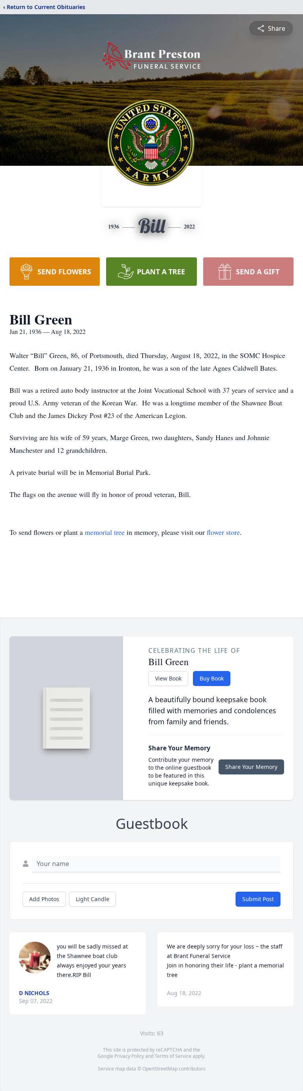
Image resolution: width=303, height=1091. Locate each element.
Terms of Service (173, 1056)
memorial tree (105, 532)
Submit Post (258, 899)
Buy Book (212, 678)
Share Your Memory (251, 766)
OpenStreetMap (160, 1068)
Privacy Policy (129, 1056)
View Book (168, 678)
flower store (223, 532)
